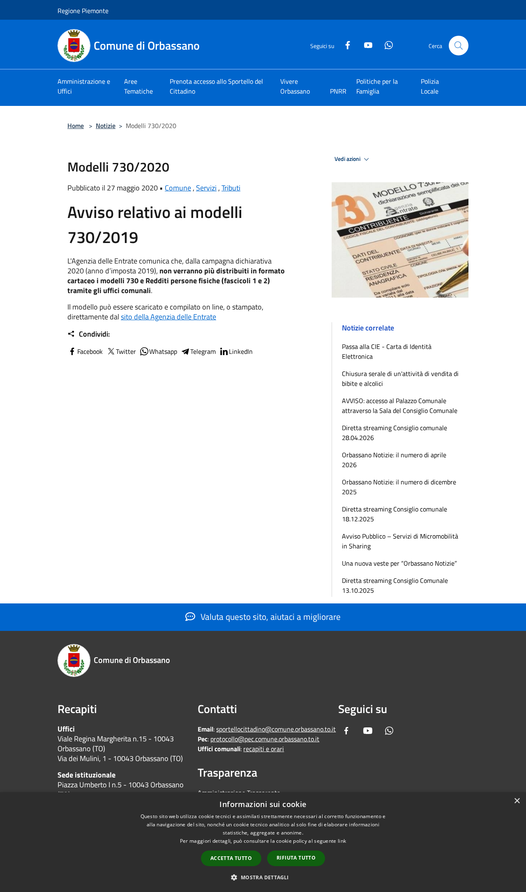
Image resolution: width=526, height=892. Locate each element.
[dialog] (263, 842)
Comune (178, 187)
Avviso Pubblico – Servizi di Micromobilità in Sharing (400, 541)
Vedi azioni (348, 158)
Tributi (230, 187)
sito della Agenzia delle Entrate (168, 316)
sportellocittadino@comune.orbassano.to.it (276, 729)
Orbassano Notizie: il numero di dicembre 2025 (399, 487)
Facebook (90, 351)
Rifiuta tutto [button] (296, 857)
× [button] (517, 801)
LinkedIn (241, 351)
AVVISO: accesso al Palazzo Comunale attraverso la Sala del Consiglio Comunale (399, 405)
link (342, 840)
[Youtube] (365, 44)
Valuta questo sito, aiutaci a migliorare (269, 616)
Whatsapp (163, 351)
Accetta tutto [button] (231, 858)
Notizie (105, 126)
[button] (262, 877)
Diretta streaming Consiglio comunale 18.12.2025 (394, 514)
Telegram (203, 351)
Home (75, 126)
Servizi (206, 187)
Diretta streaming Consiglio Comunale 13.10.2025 (395, 585)
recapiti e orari (263, 749)
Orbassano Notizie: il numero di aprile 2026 (394, 460)
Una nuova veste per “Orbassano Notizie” (400, 563)
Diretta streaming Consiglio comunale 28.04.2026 (394, 433)
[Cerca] (458, 45)
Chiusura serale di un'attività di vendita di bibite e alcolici (400, 378)
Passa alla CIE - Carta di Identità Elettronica (386, 351)
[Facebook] (344, 44)
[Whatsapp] (385, 44)
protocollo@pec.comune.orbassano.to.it (264, 739)
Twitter (126, 351)
